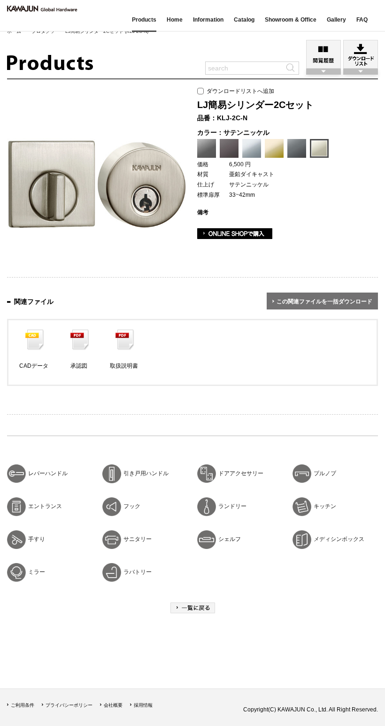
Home (175, 19)
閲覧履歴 (323, 54)
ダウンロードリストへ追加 (239, 91)
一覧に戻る (192, 607)
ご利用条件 (22, 705)
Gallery (336, 19)
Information (208, 19)
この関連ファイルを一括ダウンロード (324, 301)
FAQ (362, 19)
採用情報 (143, 705)
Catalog (244, 19)
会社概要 (113, 705)
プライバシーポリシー (69, 705)
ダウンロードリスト (360, 54)
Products (144, 19)
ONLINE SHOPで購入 (234, 233)
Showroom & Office (290, 19)
